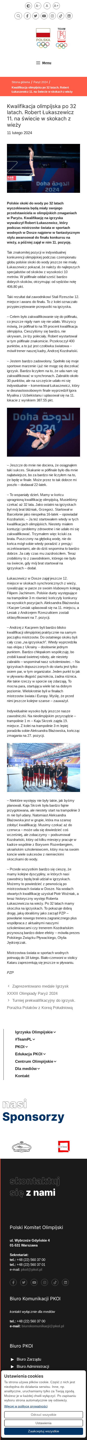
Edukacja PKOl (28, 1054)
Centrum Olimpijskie (34, 1061)
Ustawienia (43, 1423)
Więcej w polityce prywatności (26, 1406)
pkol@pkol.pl (31, 1269)
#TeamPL (23, 1039)
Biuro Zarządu (29, 1359)
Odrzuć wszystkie (43, 1414)
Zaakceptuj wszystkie (43, 1431)
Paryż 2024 (40, 82)
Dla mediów (26, 1068)
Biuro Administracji (33, 1366)
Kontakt (22, 1076)
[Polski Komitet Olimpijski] (51, 38)
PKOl (20, 1047)
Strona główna (21, 82)
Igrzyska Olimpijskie (34, 1032)
